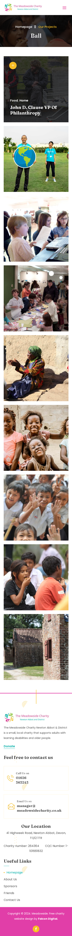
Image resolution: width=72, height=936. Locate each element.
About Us (10, 879)
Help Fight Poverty (27, 531)
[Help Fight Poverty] (36, 507)
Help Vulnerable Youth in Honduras (31, 389)
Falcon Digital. (48, 919)
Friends (9, 893)
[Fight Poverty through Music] (36, 229)
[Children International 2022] (36, 298)
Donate (9, 746)
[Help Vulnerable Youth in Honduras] (36, 368)
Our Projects (47, 27)
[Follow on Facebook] (36, 929)
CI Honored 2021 (25, 461)
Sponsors (10, 886)
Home (23, 100)
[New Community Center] (36, 577)
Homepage (23, 27)
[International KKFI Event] (36, 647)
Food (14, 100)
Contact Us (12, 900)
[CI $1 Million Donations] (36, 159)
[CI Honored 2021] (36, 438)
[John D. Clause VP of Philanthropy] (36, 89)
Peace (10, 240)
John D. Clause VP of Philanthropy (33, 110)
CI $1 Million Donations (19, 179)
